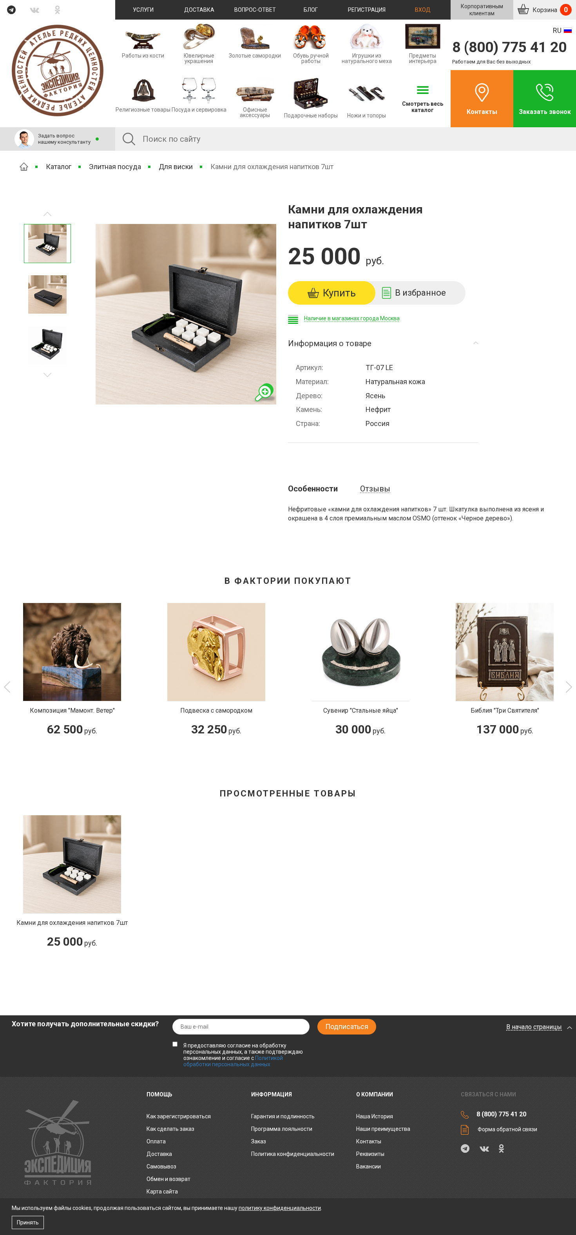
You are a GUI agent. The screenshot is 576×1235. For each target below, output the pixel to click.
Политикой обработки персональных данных (233, 1061)
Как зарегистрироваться (179, 1116)
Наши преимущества (383, 1129)
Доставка (199, 10)
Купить (339, 293)
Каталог (58, 166)
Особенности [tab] (313, 488)
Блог (311, 10)
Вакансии (368, 1166)
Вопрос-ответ (255, 10)
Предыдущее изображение (47, 375)
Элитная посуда (115, 166)
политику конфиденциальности (280, 1208)
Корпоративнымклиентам (482, 9)
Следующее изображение (47, 214)
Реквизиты (370, 1154)
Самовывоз (161, 1166)
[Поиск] (129, 139)
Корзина (549, 9)
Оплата (156, 1141)
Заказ (258, 1141)
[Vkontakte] (34, 10)
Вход (423, 10)
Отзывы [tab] (375, 488)
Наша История (374, 1116)
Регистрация (367, 10)
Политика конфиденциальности (292, 1154)
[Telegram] (11, 10)
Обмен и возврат (168, 1179)
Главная (24, 166)
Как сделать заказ (170, 1129)
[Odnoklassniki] (57, 10)
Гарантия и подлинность (283, 1116)
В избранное (420, 293)
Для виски (176, 166)
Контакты (482, 112)
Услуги (143, 10)
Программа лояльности (281, 1129)
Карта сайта (162, 1191)
